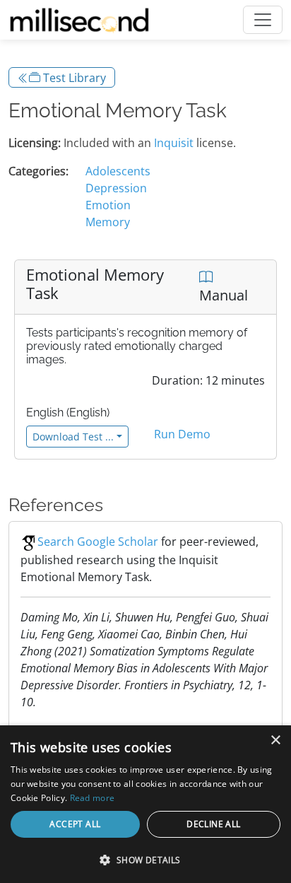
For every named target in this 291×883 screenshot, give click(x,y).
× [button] (275, 740)
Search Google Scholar (97, 541)
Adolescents (117, 171)
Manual (223, 295)
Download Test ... (73, 436)
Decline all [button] (213, 824)
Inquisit (174, 143)
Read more (92, 798)
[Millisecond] (79, 20)
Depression (116, 188)
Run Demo (182, 434)
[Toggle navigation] (263, 20)
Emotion (108, 205)
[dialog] (145, 804)
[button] (145, 860)
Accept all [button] (74, 824)
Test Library (73, 78)
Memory (107, 222)
